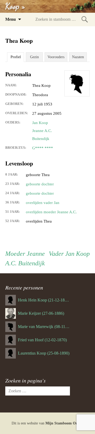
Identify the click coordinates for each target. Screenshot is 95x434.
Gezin (34, 57)
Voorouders (56, 57)
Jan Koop (40, 123)
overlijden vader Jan (42, 203)
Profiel (16, 57)
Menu (10, 19)
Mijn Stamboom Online (64, 423)
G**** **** (42, 148)
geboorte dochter (40, 184)
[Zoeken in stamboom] (85, 19)
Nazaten (78, 57)
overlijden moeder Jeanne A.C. (51, 212)
